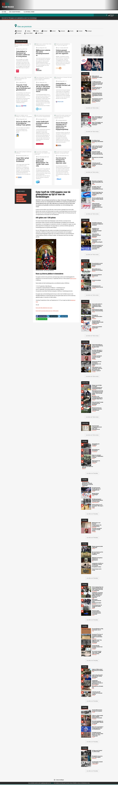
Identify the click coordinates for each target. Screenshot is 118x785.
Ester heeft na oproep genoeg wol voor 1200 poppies (47, 310)
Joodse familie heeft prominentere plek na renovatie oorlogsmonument (42, 124)
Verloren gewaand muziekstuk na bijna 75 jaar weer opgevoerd (63, 51)
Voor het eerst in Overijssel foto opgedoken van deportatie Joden (61, 160)
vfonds (52, 783)
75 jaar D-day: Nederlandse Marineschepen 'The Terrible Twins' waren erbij (42, 162)
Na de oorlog (21, 199)
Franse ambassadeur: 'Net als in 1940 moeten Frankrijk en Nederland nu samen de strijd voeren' (43, 88)
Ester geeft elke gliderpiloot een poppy (44, 307)
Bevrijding (20, 197)
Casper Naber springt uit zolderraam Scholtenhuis (22, 159)
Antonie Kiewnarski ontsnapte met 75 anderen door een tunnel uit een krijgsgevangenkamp (62, 126)
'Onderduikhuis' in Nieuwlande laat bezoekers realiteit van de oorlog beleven (23, 54)
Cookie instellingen (60, 779)
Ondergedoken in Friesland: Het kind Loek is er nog (63, 85)
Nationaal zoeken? (112, 15)
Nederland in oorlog (22, 194)
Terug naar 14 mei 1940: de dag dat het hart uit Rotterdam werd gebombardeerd (23, 87)
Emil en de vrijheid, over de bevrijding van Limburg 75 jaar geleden (23, 123)
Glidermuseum (73, 278)
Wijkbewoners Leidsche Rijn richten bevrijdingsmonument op (43, 52)
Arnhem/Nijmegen (22, 201)
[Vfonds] (92, 64)
